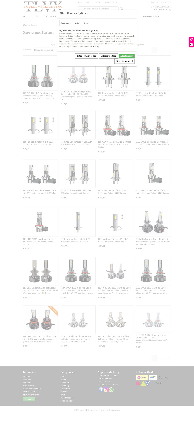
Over (86, 23)
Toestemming (66, 23)
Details (77, 23)
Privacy (96, 46)
